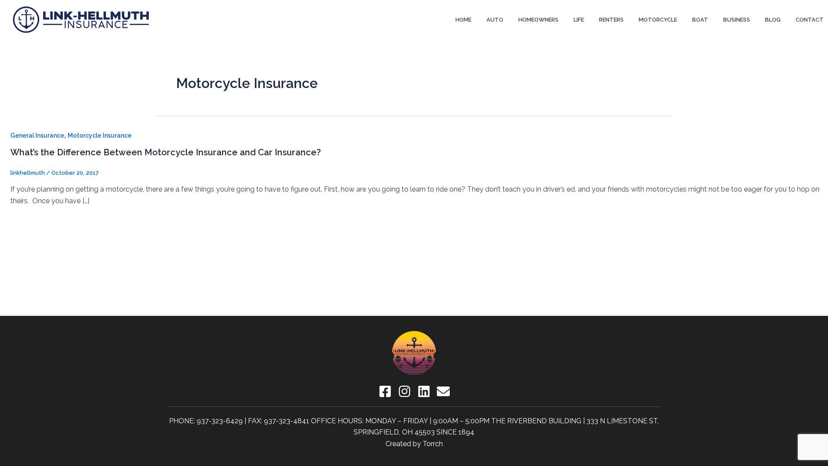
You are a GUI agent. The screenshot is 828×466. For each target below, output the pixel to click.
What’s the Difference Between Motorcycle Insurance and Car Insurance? (165, 152)
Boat (700, 19)
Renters (611, 19)
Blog (773, 19)
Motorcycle (658, 19)
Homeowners (538, 19)
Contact (810, 19)
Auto (494, 19)
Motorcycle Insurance (100, 135)
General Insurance (37, 135)
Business (736, 19)
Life (579, 19)
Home (463, 19)
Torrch (433, 444)
